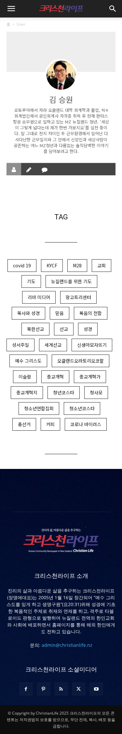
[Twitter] (78, 688)
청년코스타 (63, 392)
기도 (31, 281)
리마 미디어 (39, 297)
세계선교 (53, 345)
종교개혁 (55, 376)
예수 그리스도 (28, 360)
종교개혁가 (90, 376)
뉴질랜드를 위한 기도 (71, 281)
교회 (101, 265)
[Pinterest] (43, 688)
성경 (88, 329)
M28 (77, 265)
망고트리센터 (78, 297)
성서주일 (20, 345)
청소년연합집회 (39, 408)
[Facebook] (26, 688)
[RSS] (61, 688)
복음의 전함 (90, 313)
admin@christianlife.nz (67, 645)
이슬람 (25, 376)
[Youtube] (96, 688)
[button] (11, 8)
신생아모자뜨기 (92, 345)
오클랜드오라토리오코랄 (80, 360)
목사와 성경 (28, 313)
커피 (50, 424)
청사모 (96, 392)
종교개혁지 (26, 392)
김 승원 (61, 99)
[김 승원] (61, 75)
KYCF (52, 265)
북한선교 (35, 329)
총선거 (24, 424)
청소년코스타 (82, 408)
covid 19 (22, 265)
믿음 (59, 313)
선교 (64, 329)
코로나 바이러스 (85, 424)
